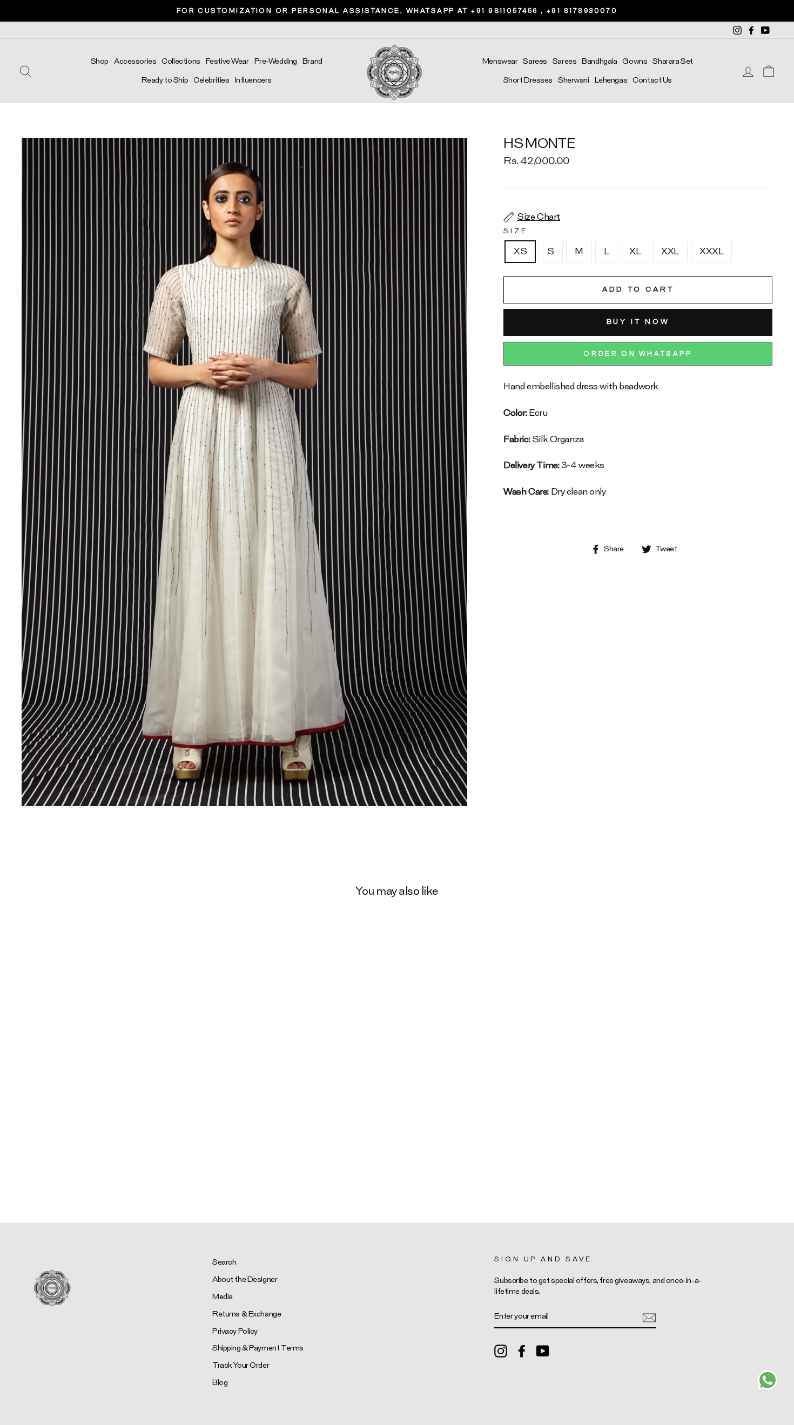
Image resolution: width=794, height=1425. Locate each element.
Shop (100, 61)
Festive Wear (227, 61)
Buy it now (638, 322)
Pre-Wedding (275, 61)
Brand (312, 61)
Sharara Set (672, 61)
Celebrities (211, 80)
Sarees (535, 61)
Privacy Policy (235, 1331)
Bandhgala (599, 61)
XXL (670, 251)
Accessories (135, 61)
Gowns (634, 61)
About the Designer (244, 1279)
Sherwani (573, 80)
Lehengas (611, 80)
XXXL (711, 251)
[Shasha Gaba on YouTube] (542, 1351)
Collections (181, 61)
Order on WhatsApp (637, 353)
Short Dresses (528, 80)
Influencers (253, 80)
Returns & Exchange (246, 1314)
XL (635, 251)
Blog (219, 1383)
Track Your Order (240, 1365)
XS (520, 251)
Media (222, 1297)
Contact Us (652, 80)
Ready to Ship (165, 80)
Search (224, 1262)
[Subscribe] (649, 1316)
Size (515, 231)
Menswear (500, 61)
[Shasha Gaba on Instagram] (500, 1351)
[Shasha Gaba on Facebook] (521, 1351)
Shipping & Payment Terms (258, 1348)
